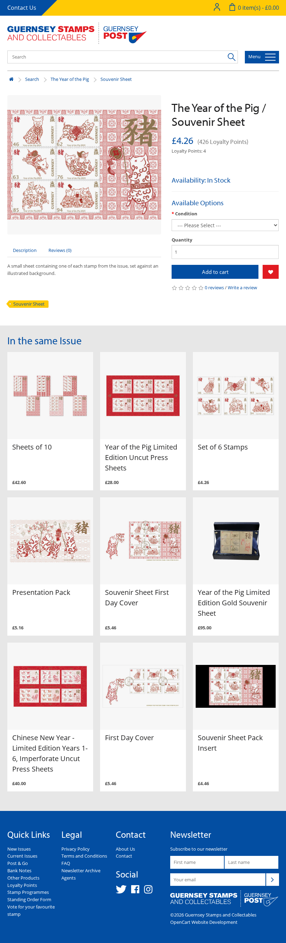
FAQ (65, 863)
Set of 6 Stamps (223, 447)
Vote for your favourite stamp (31, 910)
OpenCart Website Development (204, 922)
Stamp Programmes (28, 892)
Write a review (242, 287)
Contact (124, 856)
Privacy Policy (75, 849)
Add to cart (215, 271)
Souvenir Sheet (116, 79)
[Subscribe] (272, 879)
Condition (186, 213)
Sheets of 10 (32, 447)
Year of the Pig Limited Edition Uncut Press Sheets (141, 457)
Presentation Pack (41, 592)
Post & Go (17, 863)
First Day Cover (129, 737)
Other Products (23, 878)
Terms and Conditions (84, 856)
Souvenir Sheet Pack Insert (230, 743)
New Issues (19, 849)
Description (25, 250)
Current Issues (22, 856)
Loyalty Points (22, 885)
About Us (125, 849)
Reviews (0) (60, 250)
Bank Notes (19, 870)
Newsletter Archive (80, 870)
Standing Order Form (29, 899)
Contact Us (21, 8)
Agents (68, 878)
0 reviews (214, 287)
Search (32, 79)
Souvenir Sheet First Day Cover (137, 597)
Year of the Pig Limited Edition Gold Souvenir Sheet (234, 603)
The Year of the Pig (70, 79)
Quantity (182, 240)
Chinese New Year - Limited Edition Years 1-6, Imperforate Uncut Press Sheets (50, 753)
